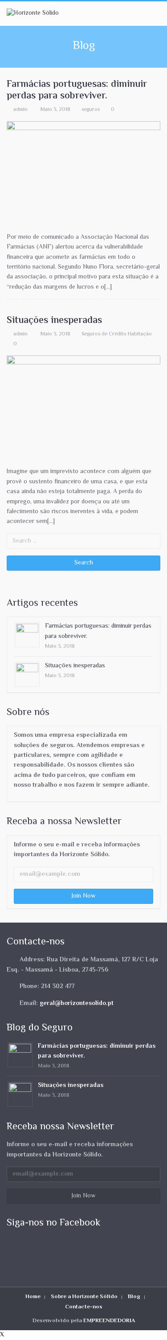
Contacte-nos (83, 1307)
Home (33, 1296)
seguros (90, 110)
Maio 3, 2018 (55, 110)
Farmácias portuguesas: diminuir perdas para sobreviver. (77, 90)
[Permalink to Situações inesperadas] (27, 674)
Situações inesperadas (54, 320)
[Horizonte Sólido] (33, 13)
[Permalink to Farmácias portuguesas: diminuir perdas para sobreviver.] (27, 635)
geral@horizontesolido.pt (77, 1004)
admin (20, 110)
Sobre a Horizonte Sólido (84, 1296)
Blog (134, 1296)
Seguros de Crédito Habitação (116, 334)
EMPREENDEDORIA (109, 1320)
